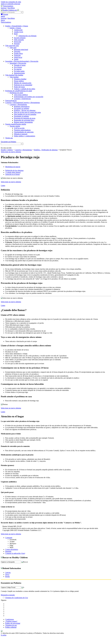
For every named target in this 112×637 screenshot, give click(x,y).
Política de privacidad (12, 623)
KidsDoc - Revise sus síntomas (24, 110)
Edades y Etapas (15, 28)
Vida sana (13, 47)
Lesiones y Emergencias (22, 99)
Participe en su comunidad (23, 85)
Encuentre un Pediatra (8, 142)
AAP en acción (19, 128)
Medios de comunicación (22, 83)
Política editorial (10, 627)
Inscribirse (11, 8)
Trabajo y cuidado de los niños (24, 89)
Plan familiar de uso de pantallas (25, 114)
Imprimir (8, 551)
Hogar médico (19, 81)
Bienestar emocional (21, 49)
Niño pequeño (19, 40)
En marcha (17, 69)
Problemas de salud (16, 93)
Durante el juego (19, 65)
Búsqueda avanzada (8, 595)
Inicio (3, 20)
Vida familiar (14, 77)
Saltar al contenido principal (10, 4)
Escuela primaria (19, 38)
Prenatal (17, 44)
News (7, 574)
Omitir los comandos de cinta (11, 2)
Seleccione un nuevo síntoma (11, 152)
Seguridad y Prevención (18, 63)
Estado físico (18, 53)
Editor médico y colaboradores (24, 136)
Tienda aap (9, 138)
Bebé (16, 34)
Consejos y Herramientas (18, 104)
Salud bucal (18, 57)
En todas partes (19, 71)
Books (7, 576)
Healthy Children (7, 150)
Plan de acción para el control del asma (27, 112)
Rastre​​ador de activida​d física (24, 120)
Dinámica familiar (20, 79)
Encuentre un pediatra (21, 108)
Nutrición (17, 55)
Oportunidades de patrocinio (24, 132)
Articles (8, 572)
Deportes (17, 51)
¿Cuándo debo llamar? (13, 172)
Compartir (8, 538)
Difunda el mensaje (20, 134)
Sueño (16, 59)
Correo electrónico (11, 549)
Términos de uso (11, 625)
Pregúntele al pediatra (21, 116)
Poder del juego (19, 87)
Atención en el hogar (12, 174)
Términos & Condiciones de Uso (16, 598)
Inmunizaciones (19, 73)
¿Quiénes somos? (11, 621)
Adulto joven (18, 32)
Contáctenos (9, 619)
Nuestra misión (15, 126)
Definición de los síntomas (14, 170)
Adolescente (18, 30)
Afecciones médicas (21, 95)
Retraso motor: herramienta (23, 122)
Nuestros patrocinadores (22, 130)
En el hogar (18, 67)
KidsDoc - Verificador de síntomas (46, 150)
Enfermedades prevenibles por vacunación (28, 97)
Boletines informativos (22, 106)
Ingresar (3, 8)
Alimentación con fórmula (27, 36)
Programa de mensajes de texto (24, 118)
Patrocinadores (8, 6)
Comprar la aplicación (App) (15, 553)
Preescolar (17, 42)
